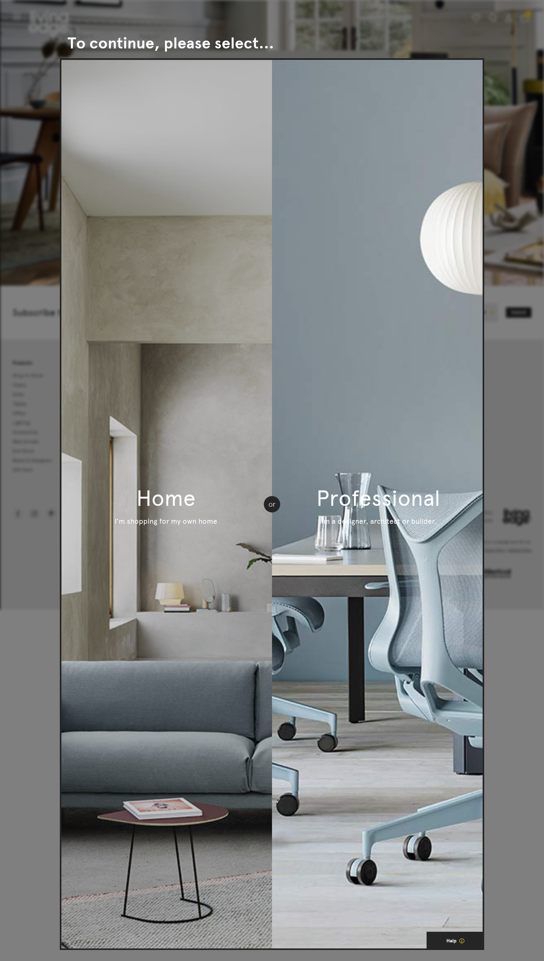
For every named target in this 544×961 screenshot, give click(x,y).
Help (452, 941)
